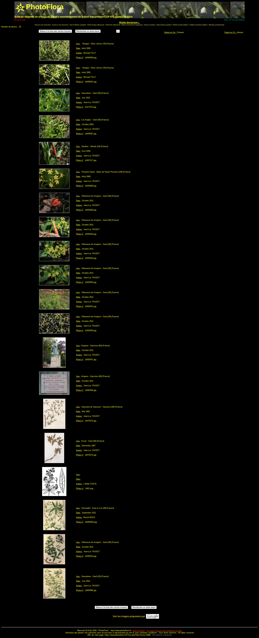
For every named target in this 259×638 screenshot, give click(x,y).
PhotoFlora (103, 630)
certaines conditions (148, 633)
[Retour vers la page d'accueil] (20, 7)
